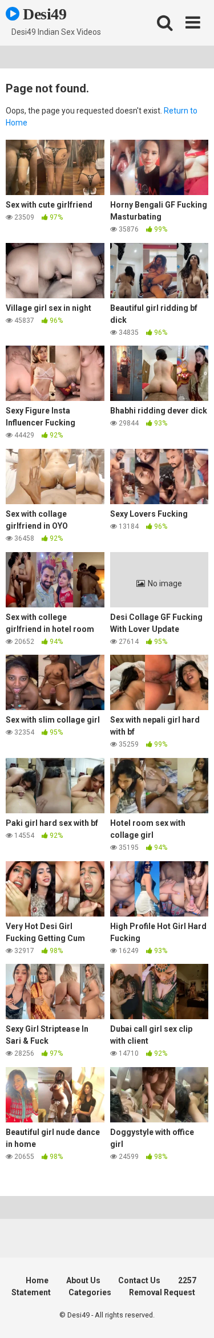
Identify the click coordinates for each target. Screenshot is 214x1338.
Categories (89, 1292)
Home (37, 1280)
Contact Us (139, 1280)
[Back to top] (192, 1315)
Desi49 (43, 14)
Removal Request (162, 1292)
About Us (83, 1280)
